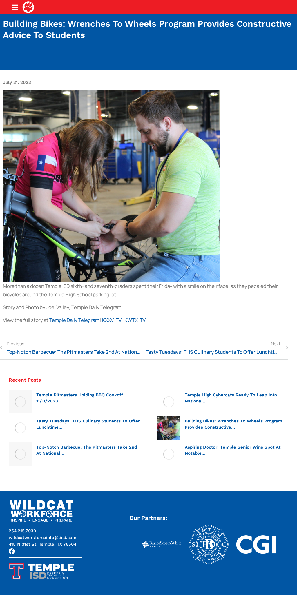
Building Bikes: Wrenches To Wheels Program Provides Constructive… (233, 424)
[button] (42, 544)
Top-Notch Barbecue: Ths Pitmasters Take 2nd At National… (86, 450)
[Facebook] (12, 551)
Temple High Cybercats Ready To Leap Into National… (231, 398)
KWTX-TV (135, 320)
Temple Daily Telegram (74, 320)
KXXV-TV (112, 320)
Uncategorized (50, 408)
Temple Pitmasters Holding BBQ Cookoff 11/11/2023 (79, 398)
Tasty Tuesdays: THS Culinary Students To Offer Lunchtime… (88, 424)
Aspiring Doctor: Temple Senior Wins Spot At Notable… (232, 450)
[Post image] (20, 401)
